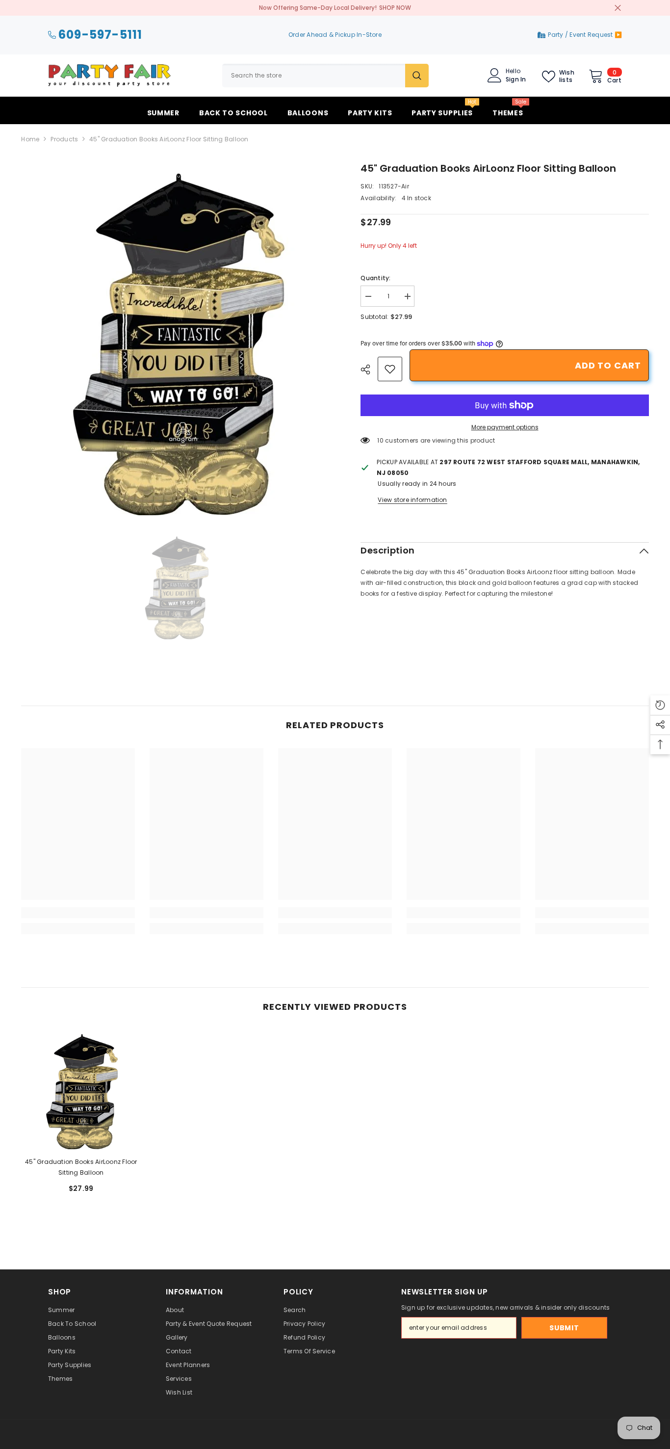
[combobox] (313, 75)
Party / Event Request (581, 34)
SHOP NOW (395, 7)
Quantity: (375, 278)
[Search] (325, 75)
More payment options (505, 427)
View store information (412, 500)
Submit (564, 1328)
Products (64, 139)
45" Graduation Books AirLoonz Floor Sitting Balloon (81, 1167)
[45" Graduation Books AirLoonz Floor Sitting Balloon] (81, 1090)
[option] (176, 338)
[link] (390, 369)
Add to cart (608, 365)
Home (30, 139)
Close (618, 8)
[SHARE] (369, 369)
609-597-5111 (100, 35)
